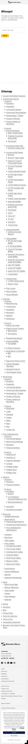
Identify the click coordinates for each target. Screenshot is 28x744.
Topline (9, 418)
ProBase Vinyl (11, 473)
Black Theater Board (15, 133)
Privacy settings (14, 735)
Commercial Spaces (13, 110)
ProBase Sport (11, 470)
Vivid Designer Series (13, 372)
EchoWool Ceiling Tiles (16, 148)
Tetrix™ (10, 213)
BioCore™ (11, 155)
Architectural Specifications (16, 525)
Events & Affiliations (12, 572)
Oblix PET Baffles (14, 265)
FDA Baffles (12, 344)
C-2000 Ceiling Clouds (16, 281)
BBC (9, 353)
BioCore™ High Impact (16, 158)
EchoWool (11, 222)
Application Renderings (13, 578)
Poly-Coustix (10, 288)
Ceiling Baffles (11, 239)
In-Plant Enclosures (13, 348)
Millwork (9, 316)
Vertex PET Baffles (14, 268)
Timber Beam (13, 274)
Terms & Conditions (10, 616)
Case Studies (9, 590)
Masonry (6, 477)
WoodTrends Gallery (13, 558)
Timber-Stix (10, 430)
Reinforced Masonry (15, 502)
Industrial (6, 299)
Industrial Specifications (15, 522)
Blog (4, 610)
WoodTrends (7, 377)
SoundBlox (10, 491)
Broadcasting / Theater (14, 116)
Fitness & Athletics (13, 448)
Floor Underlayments (10, 434)
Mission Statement (12, 587)
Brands (5, 604)
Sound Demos (10, 569)
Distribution (10, 319)
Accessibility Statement (11, 622)
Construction (11, 307)
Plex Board (12, 141)
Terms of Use (8, 619)
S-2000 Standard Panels (17, 171)
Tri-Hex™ (11, 219)
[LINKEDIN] (8, 663)
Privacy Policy (8, 613)
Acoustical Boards (13, 131)
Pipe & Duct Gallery (13, 564)
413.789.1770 (4, 658)
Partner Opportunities (7, 681)
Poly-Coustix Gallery (13, 549)
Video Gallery (9, 541)
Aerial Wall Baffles (14, 202)
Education (10, 103)
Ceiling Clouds (11, 279)
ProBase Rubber (12, 467)
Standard (9, 415)
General (11, 494)
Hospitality (10, 106)
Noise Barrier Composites (15, 351)
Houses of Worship (13, 119)
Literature (8, 535)
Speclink (8, 575)
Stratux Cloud (13, 284)
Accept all (14, 732)
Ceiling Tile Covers (13, 325)
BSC (9, 356)
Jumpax (9, 464)
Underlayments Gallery (14, 552)
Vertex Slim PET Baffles (16, 271)
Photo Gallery (9, 544)
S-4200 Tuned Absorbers (17, 199)
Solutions (8, 101)
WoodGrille (10, 408)
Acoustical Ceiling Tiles (14, 146)
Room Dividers (11, 291)
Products (8, 128)
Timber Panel (13, 225)
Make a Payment (5, 703)
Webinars (8, 600)
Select (8, 421)
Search (5, 35)
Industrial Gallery (12, 555)
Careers (7, 593)
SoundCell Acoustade (14, 510)
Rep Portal (8, 538)
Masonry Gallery (12, 561)
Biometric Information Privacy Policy (12, 696)
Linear (8, 411)
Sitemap (3, 698)
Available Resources (12, 516)
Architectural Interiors (11, 99)
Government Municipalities (16, 113)
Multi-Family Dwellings (14, 442)
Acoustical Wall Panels (14, 152)
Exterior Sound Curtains (15, 328)
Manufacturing (11, 304)
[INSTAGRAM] (14, 663)
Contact (11, 658)
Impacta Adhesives (13, 461)
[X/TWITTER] (5, 663)
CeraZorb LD (10, 458)
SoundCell (10, 507)
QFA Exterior (12, 334)
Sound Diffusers (12, 295)
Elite (7, 427)
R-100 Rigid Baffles (15, 246)
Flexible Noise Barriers (14, 338)
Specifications (10, 519)
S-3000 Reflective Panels (17, 185)
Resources (6, 514)
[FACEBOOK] (2, 663)
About (5, 582)
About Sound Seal (11, 584)
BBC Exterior (12, 331)
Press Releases (10, 596)
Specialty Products (13, 369)
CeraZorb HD (11, 455)
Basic (8, 424)
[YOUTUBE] (11, 663)
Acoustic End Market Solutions (14, 96)
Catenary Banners (12, 230)
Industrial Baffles (12, 341)
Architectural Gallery (13, 546)
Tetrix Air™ (11, 216)
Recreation (10, 313)
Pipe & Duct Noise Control (15, 361)
